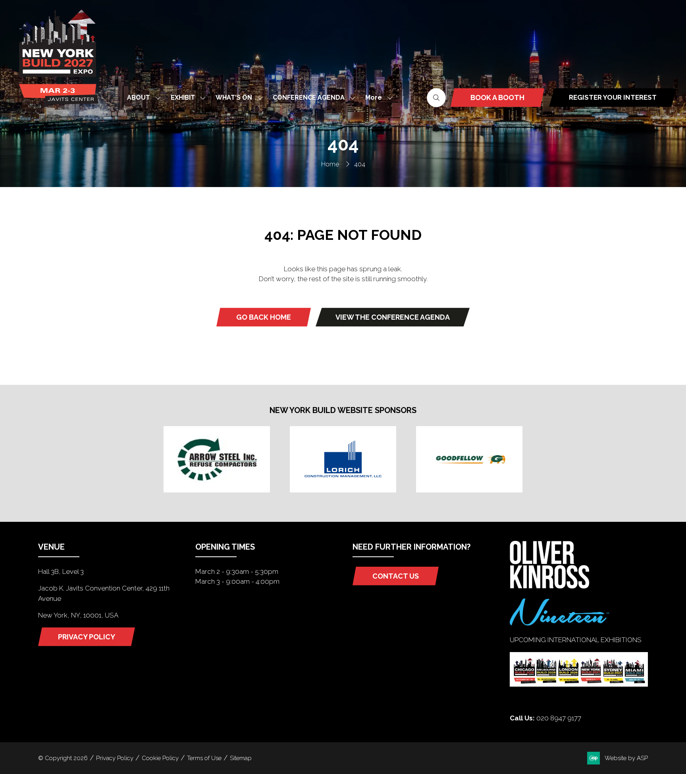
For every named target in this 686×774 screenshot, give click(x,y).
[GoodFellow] (469, 459)
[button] (376, 97)
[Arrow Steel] (217, 459)
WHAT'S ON (234, 97)
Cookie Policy (160, 758)
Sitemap (241, 758)
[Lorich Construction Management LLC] (343, 459)
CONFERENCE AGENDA (309, 97)
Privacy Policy (114, 758)
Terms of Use (204, 758)
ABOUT (138, 97)
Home (330, 164)
